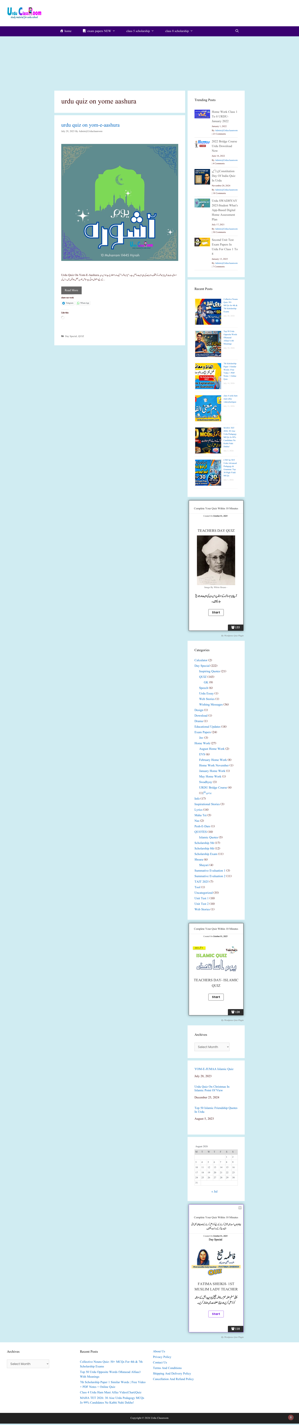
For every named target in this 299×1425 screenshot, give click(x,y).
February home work (213, 760)
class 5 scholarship (138, 31)
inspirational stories (207, 804)
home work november (214, 765)
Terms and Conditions (167, 1368)
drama (198, 721)
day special (71, 336)
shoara (198, 860)
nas (196, 821)
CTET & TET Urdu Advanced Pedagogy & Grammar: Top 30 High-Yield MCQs (230, 468)
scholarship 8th (204, 848)
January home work (212, 771)
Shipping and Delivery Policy (172, 1374)
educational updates (207, 727)
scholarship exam (205, 854)
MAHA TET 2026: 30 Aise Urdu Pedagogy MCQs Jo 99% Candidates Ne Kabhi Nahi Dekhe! (230, 437)
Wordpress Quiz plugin (233, 635)
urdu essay (206, 693)
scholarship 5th (204, 843)
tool (197, 887)
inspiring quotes (209, 671)
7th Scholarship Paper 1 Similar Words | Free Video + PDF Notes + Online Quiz (230, 371)
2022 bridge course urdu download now (224, 146)
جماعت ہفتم (207, 793)
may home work (210, 777)
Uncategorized (203, 893)
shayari (204, 865)
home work (202, 743)
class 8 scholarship (177, 31)
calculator (200, 660)
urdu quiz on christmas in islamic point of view (211, 1088)
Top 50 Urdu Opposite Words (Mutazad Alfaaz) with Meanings (230, 337)
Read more (71, 290)
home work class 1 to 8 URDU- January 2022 (224, 117)
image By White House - (216, 587)
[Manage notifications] (291, 1417)
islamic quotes (208, 837)
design (198, 710)
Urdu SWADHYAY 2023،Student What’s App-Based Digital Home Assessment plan (225, 210)
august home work (212, 749)
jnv (201, 738)
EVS (202, 754)
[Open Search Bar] (237, 31)
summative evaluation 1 (209, 871)
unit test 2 (201, 904)
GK (206, 682)
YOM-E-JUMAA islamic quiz (213, 1069)
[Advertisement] (149, 62)
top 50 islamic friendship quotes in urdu (215, 1110)
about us (159, 1351)
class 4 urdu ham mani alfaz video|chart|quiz (230, 398)
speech (203, 688)
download (200, 716)
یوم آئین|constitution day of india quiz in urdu (223, 176)
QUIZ (81, 336)
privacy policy (162, 1357)
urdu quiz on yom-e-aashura (90, 125)
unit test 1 (201, 898)
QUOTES (200, 832)
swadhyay (205, 782)
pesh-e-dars (202, 826)
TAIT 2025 (201, 882)
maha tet (200, 815)
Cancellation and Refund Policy (173, 1379)
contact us (160, 1362)
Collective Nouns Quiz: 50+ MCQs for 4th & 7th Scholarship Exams (231, 305)
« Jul (214, 1192)
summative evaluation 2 (209, 876)
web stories (207, 699)
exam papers (202, 732)
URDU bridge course (213, 788)
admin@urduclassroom (226, 130)
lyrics (198, 810)
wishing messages (211, 705)
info (197, 799)
